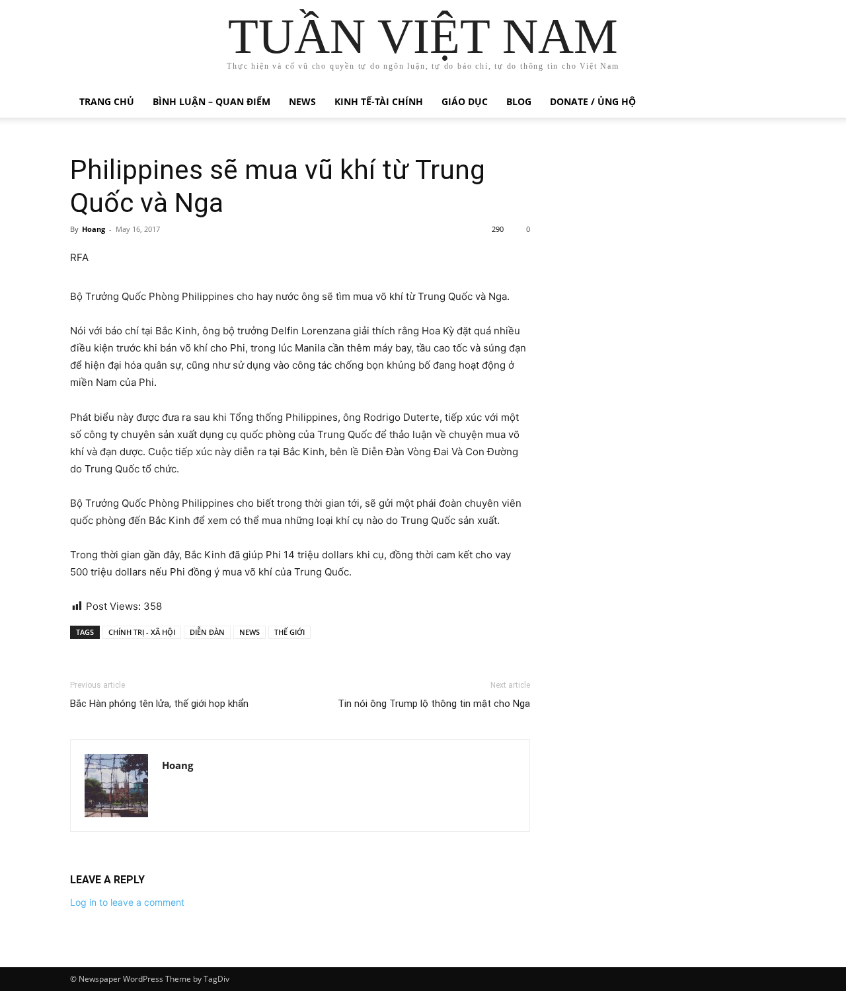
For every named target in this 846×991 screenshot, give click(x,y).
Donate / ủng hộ (593, 101)
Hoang (93, 229)
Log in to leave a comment (127, 902)
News (302, 101)
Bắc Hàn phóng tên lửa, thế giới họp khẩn (159, 704)
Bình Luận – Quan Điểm (211, 101)
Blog (518, 101)
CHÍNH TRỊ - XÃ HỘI (141, 632)
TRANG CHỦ (106, 101)
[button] (760, 102)
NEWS (249, 632)
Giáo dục (465, 101)
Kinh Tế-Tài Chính (378, 101)
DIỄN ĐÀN (207, 632)
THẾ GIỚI (289, 632)
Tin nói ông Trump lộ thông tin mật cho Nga (434, 704)
